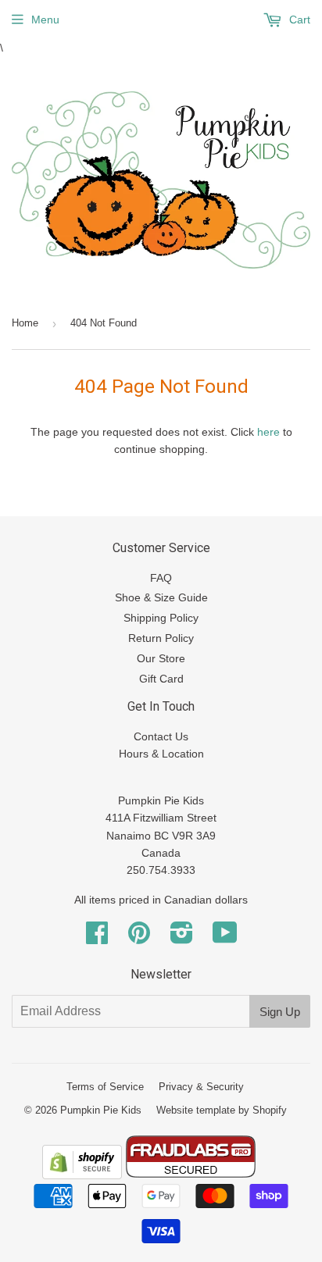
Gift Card (161, 678)
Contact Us (161, 736)
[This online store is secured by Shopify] (82, 1175)
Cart (298, 19)
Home (25, 323)
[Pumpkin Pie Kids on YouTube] (225, 938)
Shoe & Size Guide (161, 597)
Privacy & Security (201, 1087)
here (268, 432)
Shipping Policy (161, 617)
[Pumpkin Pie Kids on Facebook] (97, 938)
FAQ (161, 578)
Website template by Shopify (221, 1110)
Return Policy (161, 638)
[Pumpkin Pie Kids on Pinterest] (139, 938)
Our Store (161, 658)
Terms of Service (105, 1087)
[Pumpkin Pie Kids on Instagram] (182, 938)
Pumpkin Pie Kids (100, 1110)
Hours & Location (161, 753)
